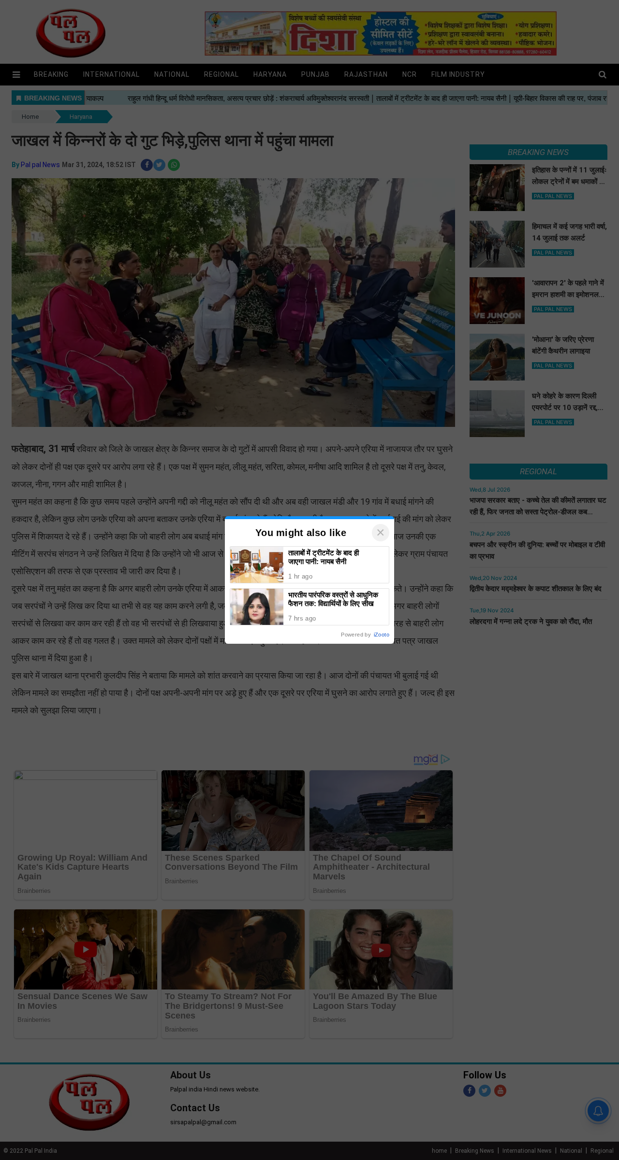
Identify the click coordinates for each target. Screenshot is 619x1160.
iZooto (381, 634)
